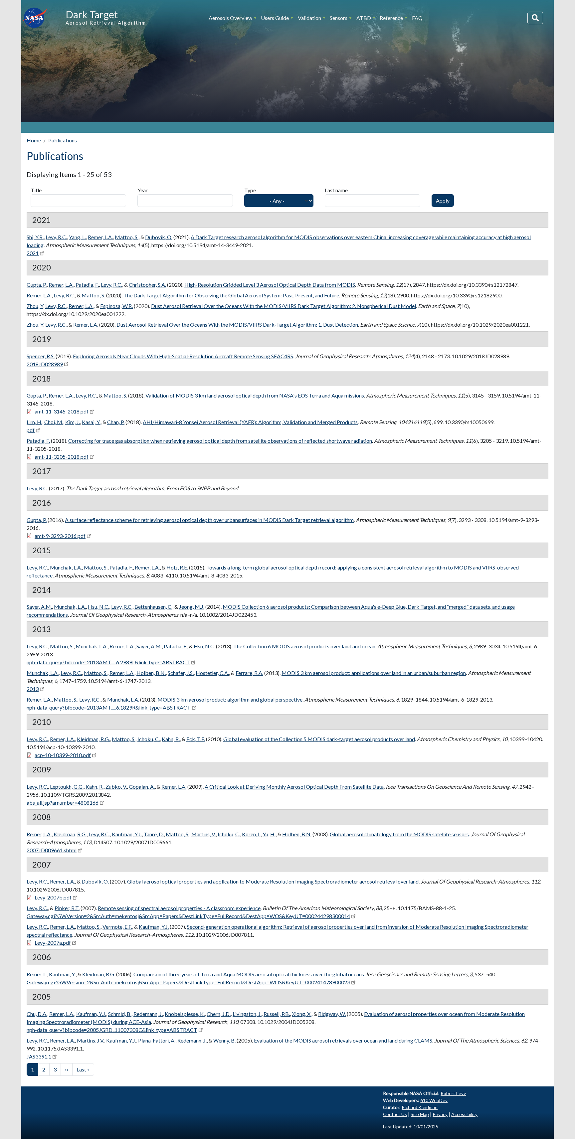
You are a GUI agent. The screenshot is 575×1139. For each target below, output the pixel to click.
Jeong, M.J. (191, 606)
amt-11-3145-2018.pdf (62, 411)
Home (34, 140)
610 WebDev (434, 1100)
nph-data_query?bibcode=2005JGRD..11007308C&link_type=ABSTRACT (112, 1030)
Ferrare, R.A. (249, 673)
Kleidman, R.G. (93, 739)
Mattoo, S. (126, 237)
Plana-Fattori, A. (156, 1040)
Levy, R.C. (56, 237)
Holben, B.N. (151, 673)
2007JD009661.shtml (52, 850)
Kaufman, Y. (62, 974)
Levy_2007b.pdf (53, 897)
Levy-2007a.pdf (53, 942)
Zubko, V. (116, 786)
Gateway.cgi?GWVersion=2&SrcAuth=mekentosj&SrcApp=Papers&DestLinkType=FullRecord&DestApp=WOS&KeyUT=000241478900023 (188, 982)
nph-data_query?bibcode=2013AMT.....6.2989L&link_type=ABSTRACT (108, 662)
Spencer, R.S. (41, 356)
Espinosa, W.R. (116, 306)
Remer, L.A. (100, 237)
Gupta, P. (37, 284)
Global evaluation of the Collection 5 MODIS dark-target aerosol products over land (319, 739)
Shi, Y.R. (35, 237)
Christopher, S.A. (147, 284)
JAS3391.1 (39, 1056)
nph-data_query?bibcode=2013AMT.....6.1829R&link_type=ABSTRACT (109, 707)
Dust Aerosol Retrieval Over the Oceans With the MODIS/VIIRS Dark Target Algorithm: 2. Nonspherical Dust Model (283, 306)
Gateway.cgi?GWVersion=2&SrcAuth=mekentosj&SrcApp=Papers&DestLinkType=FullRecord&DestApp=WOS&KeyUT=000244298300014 (188, 916)
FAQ (417, 18)
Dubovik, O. (158, 237)
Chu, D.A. (37, 1014)
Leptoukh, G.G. (67, 786)
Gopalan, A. (142, 786)
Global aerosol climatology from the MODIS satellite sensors (399, 834)
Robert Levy (453, 1093)
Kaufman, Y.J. (127, 834)
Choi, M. (53, 422)
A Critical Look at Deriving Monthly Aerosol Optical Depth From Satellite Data (294, 786)
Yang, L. (77, 237)
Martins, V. (203, 834)
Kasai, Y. (91, 422)
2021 (33, 253)
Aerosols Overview (230, 18)
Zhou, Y (35, 306)
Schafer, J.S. (181, 673)
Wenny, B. (224, 1040)
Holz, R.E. (177, 567)
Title (36, 190)
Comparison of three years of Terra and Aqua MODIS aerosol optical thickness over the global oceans (248, 974)
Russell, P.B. (277, 1014)
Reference (391, 18)
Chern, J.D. (219, 1014)
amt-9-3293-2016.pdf (60, 536)
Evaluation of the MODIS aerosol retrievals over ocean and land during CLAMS (343, 1040)
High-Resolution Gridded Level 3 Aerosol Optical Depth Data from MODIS (269, 284)
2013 (33, 689)
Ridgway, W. (332, 1014)
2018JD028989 (45, 364)
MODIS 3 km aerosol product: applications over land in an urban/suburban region (374, 673)
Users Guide (275, 18)
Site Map (420, 1114)
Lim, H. (34, 422)
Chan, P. (115, 422)
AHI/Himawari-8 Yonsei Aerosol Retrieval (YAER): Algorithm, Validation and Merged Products (250, 422)
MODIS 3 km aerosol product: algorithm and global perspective (229, 699)
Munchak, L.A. (66, 567)
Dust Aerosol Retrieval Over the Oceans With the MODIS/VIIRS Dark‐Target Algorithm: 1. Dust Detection (237, 324)
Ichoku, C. (148, 739)
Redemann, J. (148, 1014)
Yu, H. (269, 834)
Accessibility (464, 1114)
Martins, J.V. (90, 1040)
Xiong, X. (301, 1014)
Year (142, 190)
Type (250, 190)
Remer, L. (37, 974)
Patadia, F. (87, 284)
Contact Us (395, 1114)
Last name (336, 190)
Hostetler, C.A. (212, 673)
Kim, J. (72, 422)
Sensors (338, 18)
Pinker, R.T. (67, 908)
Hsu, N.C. (98, 606)
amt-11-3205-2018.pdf (62, 456)
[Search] (535, 18)
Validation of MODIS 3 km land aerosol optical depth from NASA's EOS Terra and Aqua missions (254, 395)
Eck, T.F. (195, 739)
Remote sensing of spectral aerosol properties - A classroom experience (179, 908)
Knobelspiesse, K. (185, 1014)
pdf (31, 430)
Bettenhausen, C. (153, 606)
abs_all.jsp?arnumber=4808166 (62, 802)
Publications (62, 140)
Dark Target (92, 14)
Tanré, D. (154, 834)
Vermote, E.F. (117, 926)
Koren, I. (251, 834)
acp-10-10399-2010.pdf (63, 755)
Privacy (440, 1114)
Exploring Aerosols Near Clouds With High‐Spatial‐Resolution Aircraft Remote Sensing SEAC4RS (183, 356)
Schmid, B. (119, 1014)
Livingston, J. (247, 1014)
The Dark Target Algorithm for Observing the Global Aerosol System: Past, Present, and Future (231, 295)
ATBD (363, 18)
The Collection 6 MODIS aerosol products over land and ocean (304, 646)
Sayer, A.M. (39, 606)
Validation (309, 18)
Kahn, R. (171, 739)
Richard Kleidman (420, 1107)
